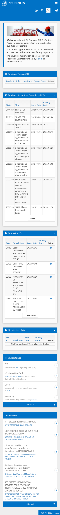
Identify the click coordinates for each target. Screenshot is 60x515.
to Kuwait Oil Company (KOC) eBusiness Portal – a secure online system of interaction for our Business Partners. (30, 43)
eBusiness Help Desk (13, 376)
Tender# (10, 81)
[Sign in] (56, 10)
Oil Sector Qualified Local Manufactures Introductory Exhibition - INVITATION (20, 475)
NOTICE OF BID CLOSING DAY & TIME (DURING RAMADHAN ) (19, 438)
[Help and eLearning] (42, 10)
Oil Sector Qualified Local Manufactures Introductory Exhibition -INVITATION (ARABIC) (20, 456)
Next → (34, 218)
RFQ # (9, 105)
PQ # (8, 243)
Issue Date (27, 81)
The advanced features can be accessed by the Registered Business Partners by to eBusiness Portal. (28, 58)
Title (18, 81)
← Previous (30, 315)
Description (18, 243)
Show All (30, 405)
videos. (34, 399)
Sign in (39, 58)
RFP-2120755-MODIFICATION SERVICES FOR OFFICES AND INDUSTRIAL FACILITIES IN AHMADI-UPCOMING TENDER (22, 496)
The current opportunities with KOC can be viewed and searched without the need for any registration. (30, 51)
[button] (10, 31)
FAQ (17, 367)
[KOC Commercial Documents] (36, 10)
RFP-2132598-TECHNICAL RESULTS (18, 425)
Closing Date (40, 81)
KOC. (9, 390)
